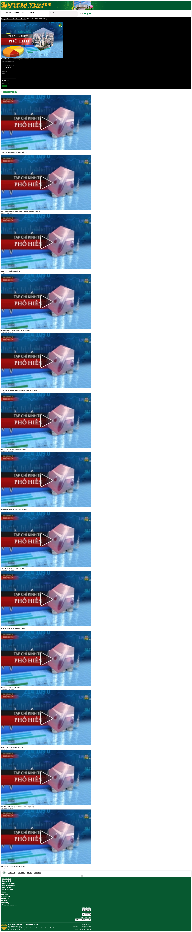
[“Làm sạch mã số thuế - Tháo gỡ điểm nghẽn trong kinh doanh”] (46, 361)
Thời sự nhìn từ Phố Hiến (8, 883)
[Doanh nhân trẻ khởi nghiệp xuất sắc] (46, 718)
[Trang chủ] (4, 872)
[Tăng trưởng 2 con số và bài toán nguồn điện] (46, 123)
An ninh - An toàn (5, 896)
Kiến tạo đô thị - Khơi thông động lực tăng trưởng (15, 330)
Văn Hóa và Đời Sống (7, 881)
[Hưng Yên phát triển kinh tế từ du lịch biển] (46, 599)
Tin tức (32, 12)
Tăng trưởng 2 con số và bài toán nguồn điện (14, 152)
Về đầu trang (87, 875)
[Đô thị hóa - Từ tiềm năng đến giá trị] (46, 242)
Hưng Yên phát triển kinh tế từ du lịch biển (13, 628)
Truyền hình (16, 12)
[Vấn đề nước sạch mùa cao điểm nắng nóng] (46, 420)
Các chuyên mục (5, 903)
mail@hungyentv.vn (86, 927)
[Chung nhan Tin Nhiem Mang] (9, 905)
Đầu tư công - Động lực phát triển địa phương (14, 509)
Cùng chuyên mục (10, 92)
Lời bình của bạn (9, 65)
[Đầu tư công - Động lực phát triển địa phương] (46, 480)
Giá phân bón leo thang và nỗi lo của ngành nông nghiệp (17, 807)
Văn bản (4, 892)
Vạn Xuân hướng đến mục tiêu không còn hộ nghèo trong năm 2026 (20, 211)
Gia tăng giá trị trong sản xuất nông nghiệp (13, 866)
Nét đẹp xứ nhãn (5, 898)
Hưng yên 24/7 (4, 894)
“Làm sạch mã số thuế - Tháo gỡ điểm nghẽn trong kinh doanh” (19, 390)
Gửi (4, 86)
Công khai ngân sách (7, 890)
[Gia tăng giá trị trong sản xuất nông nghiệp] (46, 837)
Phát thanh (25, 12)
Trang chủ (8, 12)
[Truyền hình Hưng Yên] (4, 929)
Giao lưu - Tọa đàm (6, 887)
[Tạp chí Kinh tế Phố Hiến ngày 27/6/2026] (46, 539)
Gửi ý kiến (8, 67)
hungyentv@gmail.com (75, 927)
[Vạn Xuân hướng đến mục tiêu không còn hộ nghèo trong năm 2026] (46, 182)
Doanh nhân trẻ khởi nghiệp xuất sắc (12, 747)
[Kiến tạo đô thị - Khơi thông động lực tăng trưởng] (46, 301)
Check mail (37, 873)
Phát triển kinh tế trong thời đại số (11, 688)
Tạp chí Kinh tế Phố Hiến (19, 19)
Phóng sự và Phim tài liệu (8, 885)
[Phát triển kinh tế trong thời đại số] (46, 658)
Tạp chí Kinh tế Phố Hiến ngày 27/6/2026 (13, 569)
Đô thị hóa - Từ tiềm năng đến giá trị (11, 271)
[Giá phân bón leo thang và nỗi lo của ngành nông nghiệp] (46, 777)
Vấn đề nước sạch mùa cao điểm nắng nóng (13, 450)
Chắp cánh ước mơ (6, 879)
